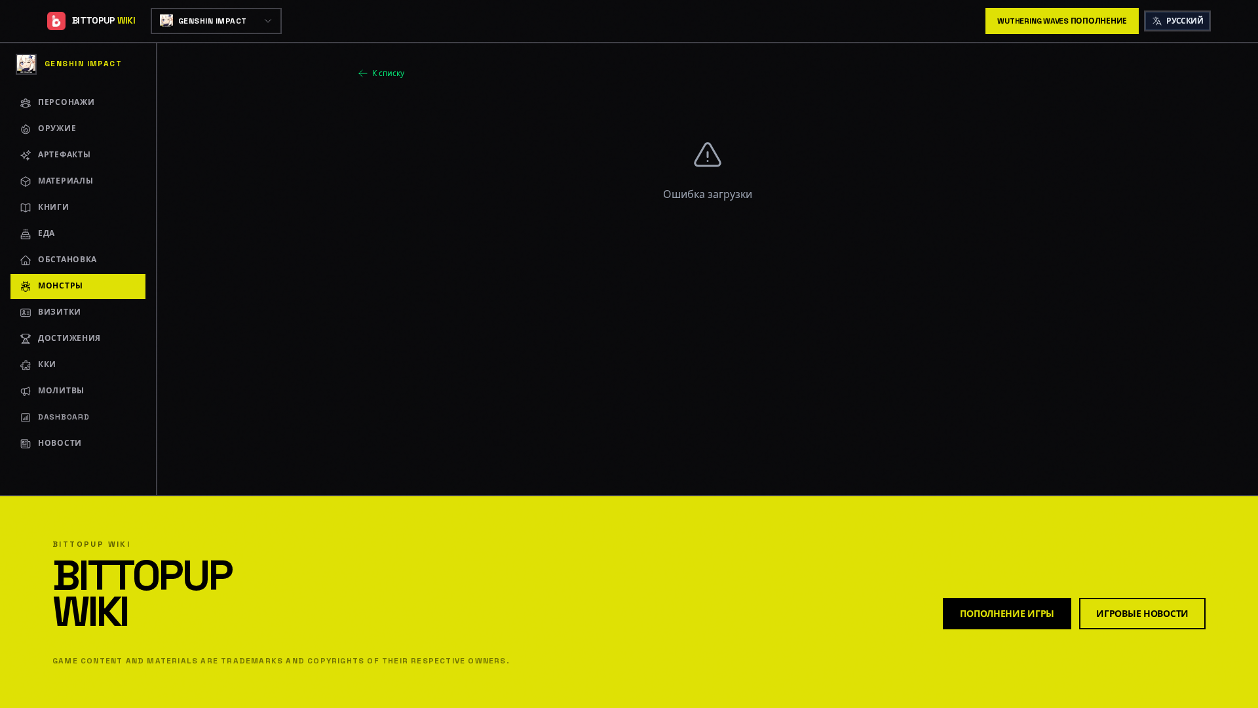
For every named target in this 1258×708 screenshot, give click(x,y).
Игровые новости (1142, 614)
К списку (388, 73)
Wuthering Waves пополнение (1062, 21)
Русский (1184, 21)
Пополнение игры (1007, 614)
